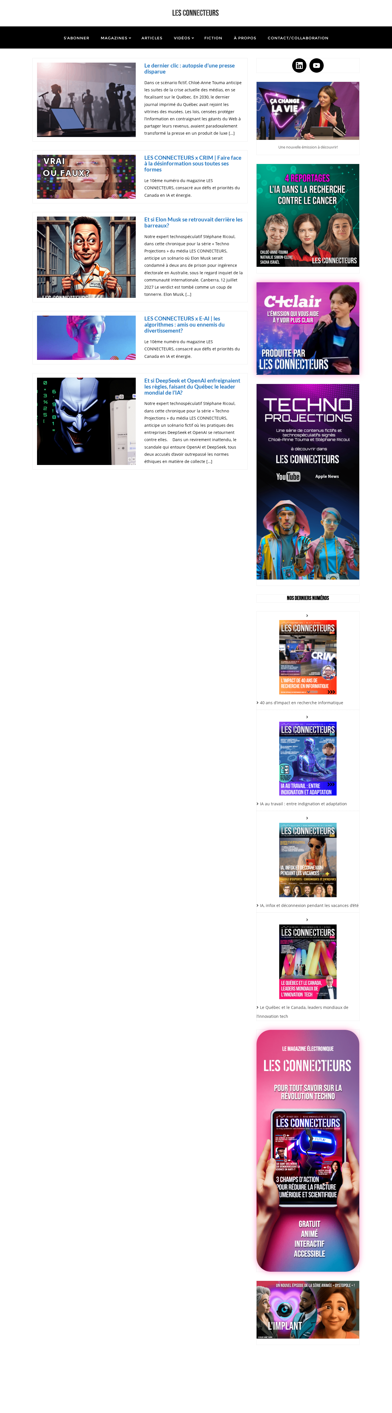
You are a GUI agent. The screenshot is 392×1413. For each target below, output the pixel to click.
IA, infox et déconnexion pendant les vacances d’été (309, 905)
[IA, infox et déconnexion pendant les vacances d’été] (308, 855)
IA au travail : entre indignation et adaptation (303, 803)
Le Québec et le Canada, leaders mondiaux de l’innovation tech (302, 1012)
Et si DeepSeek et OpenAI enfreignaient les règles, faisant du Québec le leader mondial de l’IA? (192, 386)
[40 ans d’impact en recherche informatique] (308, 652)
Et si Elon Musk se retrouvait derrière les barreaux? (193, 222)
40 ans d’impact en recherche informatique (301, 702)
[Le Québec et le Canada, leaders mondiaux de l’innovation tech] (308, 957)
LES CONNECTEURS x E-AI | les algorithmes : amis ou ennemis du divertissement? (184, 324)
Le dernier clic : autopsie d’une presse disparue (189, 68)
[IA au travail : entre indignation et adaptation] (308, 754)
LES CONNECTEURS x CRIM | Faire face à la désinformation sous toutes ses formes (192, 163)
